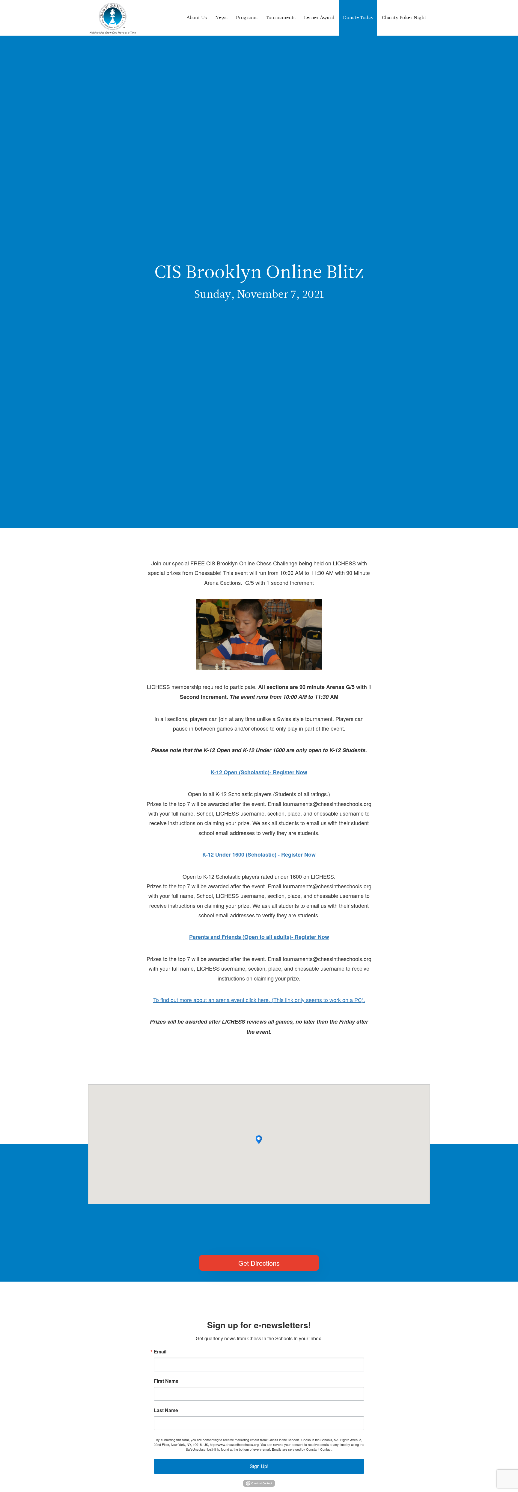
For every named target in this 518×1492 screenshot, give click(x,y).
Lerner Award (319, 17)
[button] (258, 1139)
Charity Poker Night (404, 17)
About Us (196, 17)
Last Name (166, 1410)
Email (160, 1351)
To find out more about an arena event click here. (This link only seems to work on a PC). (259, 1000)
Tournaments (281, 17)
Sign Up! (259, 1466)
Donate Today (358, 17)
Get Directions (259, 1263)
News (221, 17)
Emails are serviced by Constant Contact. (302, 1449)
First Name (166, 1381)
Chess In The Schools (112, 18)
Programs (247, 17)
